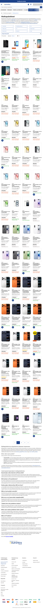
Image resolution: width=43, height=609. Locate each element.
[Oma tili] (29, 4)
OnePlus (33, 451)
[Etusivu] (7, 4)
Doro (30, 451)
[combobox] (21, 7)
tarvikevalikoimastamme (5, 467)
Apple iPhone (22, 451)
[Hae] (41, 7)
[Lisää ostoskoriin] (2, 62)
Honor (26, 451)
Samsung (18, 451)
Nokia (37, 451)
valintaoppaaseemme (36, 465)
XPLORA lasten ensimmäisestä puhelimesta (29, 23)
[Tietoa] (31, 4)
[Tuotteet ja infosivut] (2, 4)
